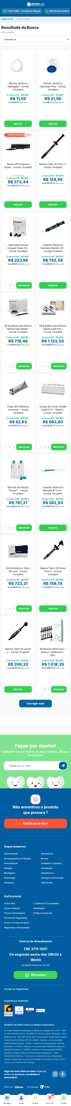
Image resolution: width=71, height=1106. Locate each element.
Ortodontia (46, 868)
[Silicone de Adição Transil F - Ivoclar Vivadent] (18, 469)
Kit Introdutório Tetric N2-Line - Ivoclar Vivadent (18, 571)
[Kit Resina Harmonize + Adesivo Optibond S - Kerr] (53, 631)
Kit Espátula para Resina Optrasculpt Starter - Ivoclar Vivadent (18, 328)
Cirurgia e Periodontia (52, 878)
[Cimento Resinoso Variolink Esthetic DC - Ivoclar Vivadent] (53, 227)
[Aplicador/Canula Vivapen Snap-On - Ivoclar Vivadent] (18, 227)
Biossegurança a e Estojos (17, 858)
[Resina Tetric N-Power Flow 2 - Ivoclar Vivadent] (53, 550)
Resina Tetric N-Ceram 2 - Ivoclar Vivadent (18, 650)
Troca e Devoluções (14, 913)
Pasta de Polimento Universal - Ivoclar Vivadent (18, 409)
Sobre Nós (9, 903)
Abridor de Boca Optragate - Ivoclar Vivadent (18, 86)
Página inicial (7, 19)
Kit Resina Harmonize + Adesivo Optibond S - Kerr (53, 652)
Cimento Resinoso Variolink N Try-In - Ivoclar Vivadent (52, 490)
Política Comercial (42, 913)
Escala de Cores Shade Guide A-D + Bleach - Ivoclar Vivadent (53, 409)
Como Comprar (12, 908)
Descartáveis (11, 863)
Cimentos (9, 882)
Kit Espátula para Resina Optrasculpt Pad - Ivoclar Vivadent (53, 328)
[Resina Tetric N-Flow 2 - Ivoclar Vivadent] (53, 146)
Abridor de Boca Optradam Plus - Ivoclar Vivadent (53, 86)
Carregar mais (35, 703)
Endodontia (47, 882)
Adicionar (24, 285)
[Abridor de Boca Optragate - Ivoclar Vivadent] (18, 65)
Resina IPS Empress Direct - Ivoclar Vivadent (18, 166)
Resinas (8, 868)
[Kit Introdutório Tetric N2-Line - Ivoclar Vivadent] (18, 550)
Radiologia (9, 878)
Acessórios (47, 853)
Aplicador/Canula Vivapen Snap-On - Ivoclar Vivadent (18, 248)
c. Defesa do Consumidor (46, 903)
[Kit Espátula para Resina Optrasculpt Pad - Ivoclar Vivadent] (53, 308)
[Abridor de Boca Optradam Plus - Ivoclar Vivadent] (53, 65)
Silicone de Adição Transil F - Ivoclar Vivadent (18, 490)
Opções (18, 123)
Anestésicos (47, 873)
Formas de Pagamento (15, 918)
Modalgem (9, 873)
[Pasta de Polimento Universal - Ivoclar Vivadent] (18, 388)
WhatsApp (38, 975)
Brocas (44, 858)
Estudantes (39, 908)
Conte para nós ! (35, 823)
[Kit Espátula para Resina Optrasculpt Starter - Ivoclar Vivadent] (18, 308)
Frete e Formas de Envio (16, 922)
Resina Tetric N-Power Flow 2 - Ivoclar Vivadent (53, 571)
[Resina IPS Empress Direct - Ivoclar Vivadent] (18, 146)
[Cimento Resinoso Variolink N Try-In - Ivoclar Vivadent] (53, 469)
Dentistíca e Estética (51, 863)
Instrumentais (11, 853)
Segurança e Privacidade (17, 927)
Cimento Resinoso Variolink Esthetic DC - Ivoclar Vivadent (52, 248)
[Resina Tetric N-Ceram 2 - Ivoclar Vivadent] (18, 631)
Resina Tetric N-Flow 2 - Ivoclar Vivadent (53, 166)
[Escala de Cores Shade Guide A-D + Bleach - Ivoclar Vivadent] (53, 388)
